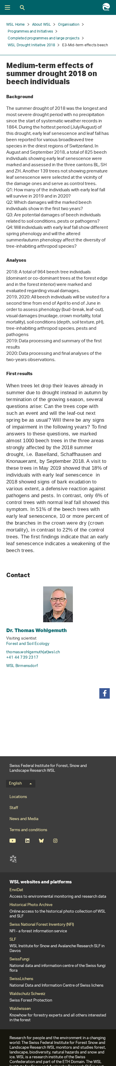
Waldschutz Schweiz (27, 994)
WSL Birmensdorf (22, 666)
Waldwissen (20, 1009)
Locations (18, 797)
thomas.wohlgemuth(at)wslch (33, 652)
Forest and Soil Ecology (28, 644)
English (15, 784)
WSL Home (15, 24)
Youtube (13, 841)
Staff (14, 808)
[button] (104, 693)
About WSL (41, 24)
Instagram (55, 841)
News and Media (24, 819)
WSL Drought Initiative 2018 (31, 45)
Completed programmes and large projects (43, 38)
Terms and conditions (28, 830)
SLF (13, 858)
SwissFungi (19, 959)
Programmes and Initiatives (30, 31)
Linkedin (27, 841)
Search (22, 7)
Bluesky (41, 841)
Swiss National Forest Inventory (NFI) (42, 924)
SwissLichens (21, 979)
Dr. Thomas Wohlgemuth (36, 630)
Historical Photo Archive (31, 905)
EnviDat (16, 890)
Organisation (68, 24)
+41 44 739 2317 (22, 657)
